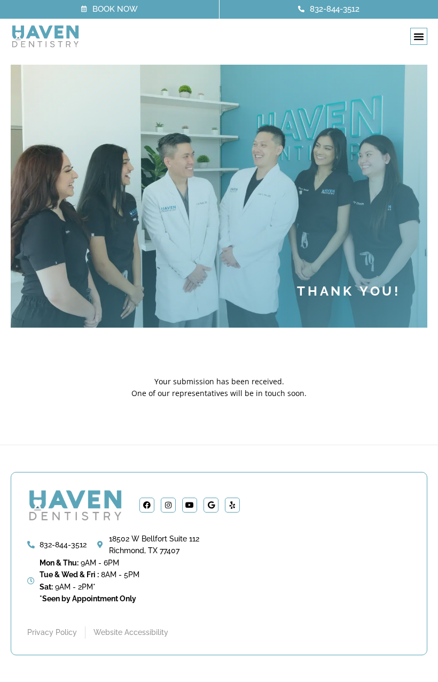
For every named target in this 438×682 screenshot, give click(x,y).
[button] (418, 36)
